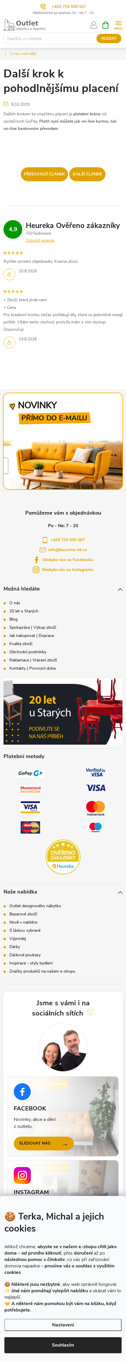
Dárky (14, 947)
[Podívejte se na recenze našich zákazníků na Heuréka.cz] (63, 857)
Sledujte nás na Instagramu (67, 569)
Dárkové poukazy (25, 955)
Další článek (87, 174)
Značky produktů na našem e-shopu (42, 971)
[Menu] (118, 24)
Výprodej (17, 938)
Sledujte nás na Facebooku (67, 559)
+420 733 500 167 (69, 6)
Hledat (109, 38)
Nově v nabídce (23, 922)
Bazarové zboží (23, 914)
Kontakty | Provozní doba (32, 668)
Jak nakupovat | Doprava (31, 635)
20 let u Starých (23, 611)
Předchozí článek (44, 174)
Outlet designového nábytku (35, 906)
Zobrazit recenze (40, 240)
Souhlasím (63, 1345)
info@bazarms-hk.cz (67, 550)
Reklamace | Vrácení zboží (33, 660)
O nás (14, 603)
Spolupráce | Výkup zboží (32, 627)
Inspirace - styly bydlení (30, 963)
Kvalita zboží (20, 644)
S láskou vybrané (24, 930)
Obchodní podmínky (27, 652)
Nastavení (63, 1325)
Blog (13, 619)
